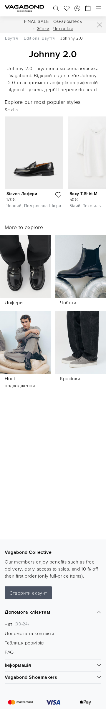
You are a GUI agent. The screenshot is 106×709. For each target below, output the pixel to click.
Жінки (43, 29)
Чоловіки (63, 29)
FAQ (9, 652)
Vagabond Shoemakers (31, 677)
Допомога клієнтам (27, 612)
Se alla (11, 109)
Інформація (18, 665)
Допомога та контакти (29, 633)
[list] (53, 163)
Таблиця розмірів (24, 642)
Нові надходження (20, 382)
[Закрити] (99, 25)
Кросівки (70, 378)
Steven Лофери (21, 194)
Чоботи (68, 302)
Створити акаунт (28, 593)
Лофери (14, 302)
